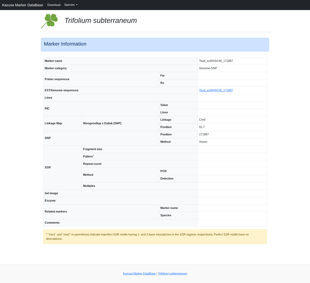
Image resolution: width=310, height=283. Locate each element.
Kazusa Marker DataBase (22, 5)
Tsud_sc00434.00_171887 (216, 90)
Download (53, 4)
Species (69, 4)
